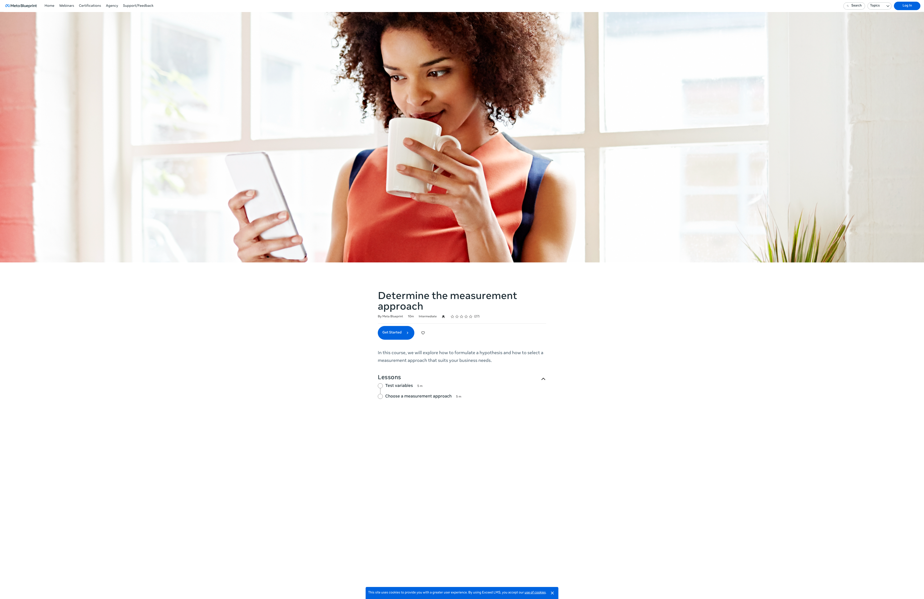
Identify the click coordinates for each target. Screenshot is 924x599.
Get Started (392, 332)
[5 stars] (470, 316)
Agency (112, 6)
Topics (875, 5)
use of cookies (535, 592)
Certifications (90, 6)
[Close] (552, 593)
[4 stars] (466, 316)
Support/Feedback (138, 6)
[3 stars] (461, 316)
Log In (907, 5)
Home (49, 6)
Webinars (66, 6)
